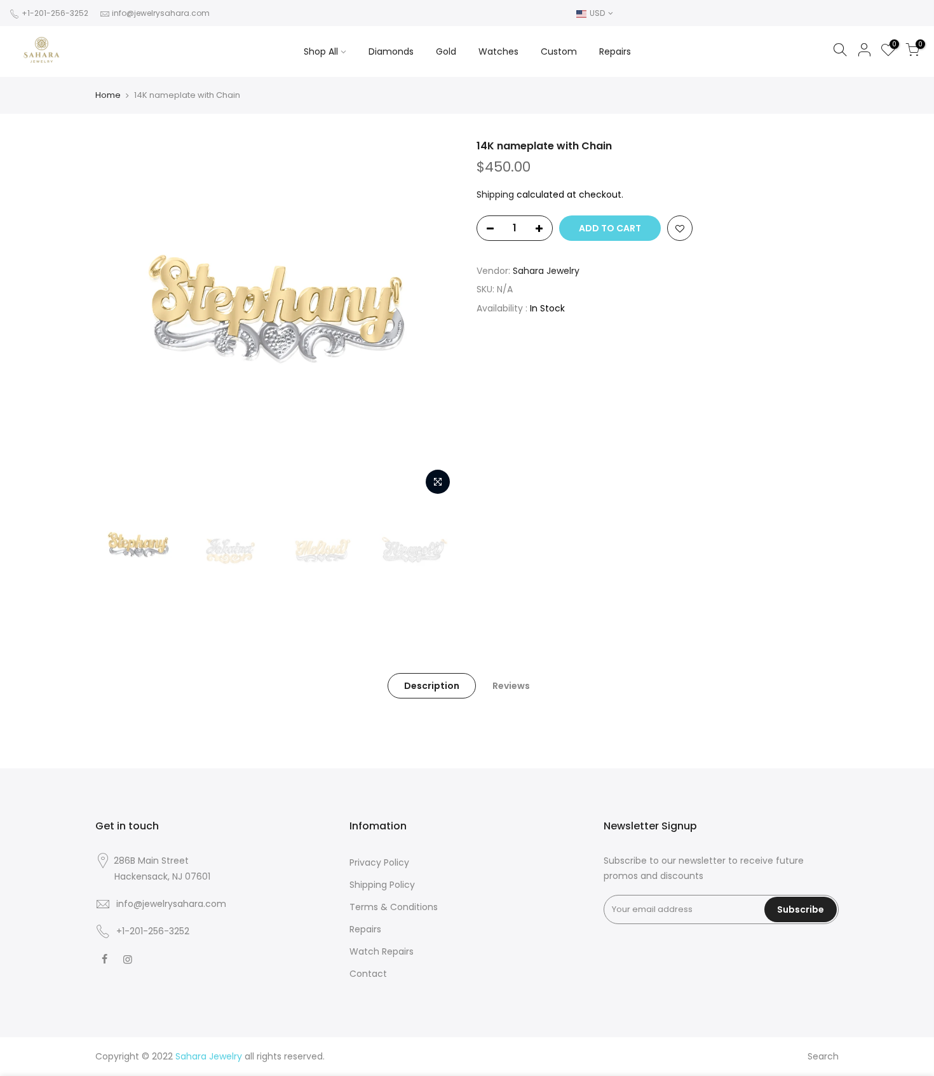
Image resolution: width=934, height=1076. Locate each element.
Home (108, 95)
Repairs (615, 51)
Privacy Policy (379, 862)
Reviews (511, 685)
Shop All (321, 51)
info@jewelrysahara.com (161, 13)
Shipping (495, 194)
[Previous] (117, 320)
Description (431, 685)
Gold (446, 51)
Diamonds (391, 51)
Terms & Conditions (393, 907)
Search (823, 1056)
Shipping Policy (382, 884)
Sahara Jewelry (546, 270)
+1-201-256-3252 (54, 13)
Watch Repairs (381, 951)
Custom (559, 51)
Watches (498, 51)
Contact (368, 973)
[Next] (435, 320)
